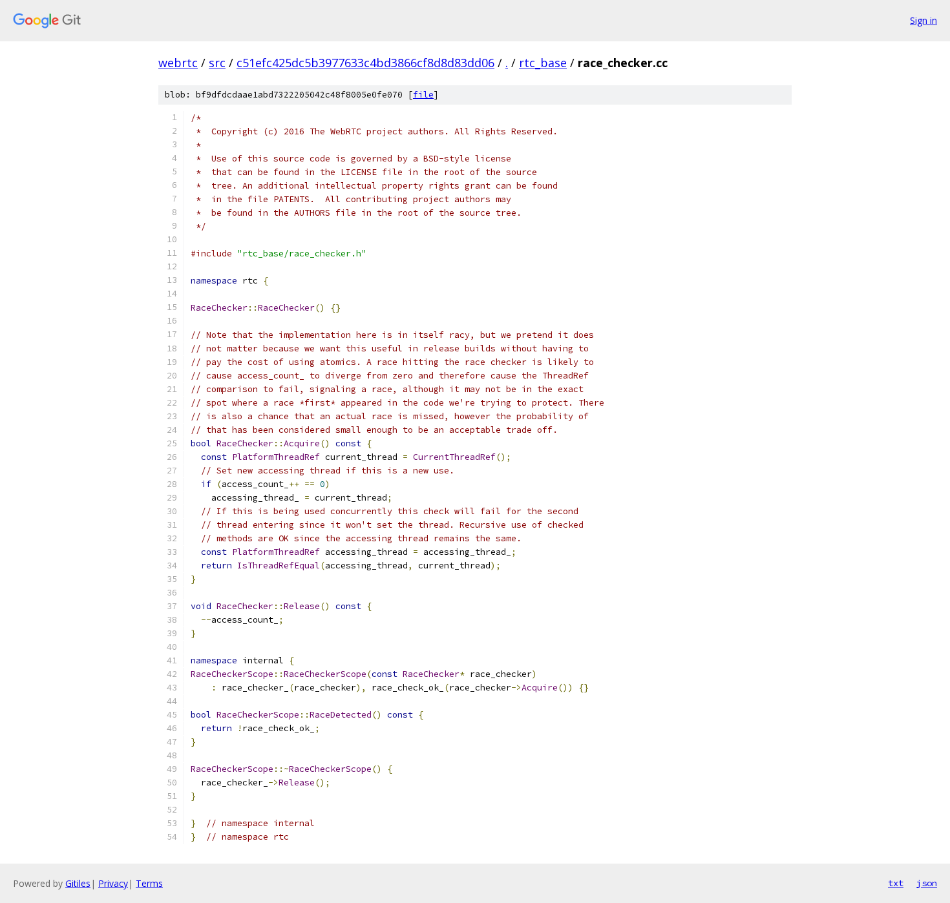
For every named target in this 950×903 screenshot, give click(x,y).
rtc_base (543, 62)
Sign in (923, 20)
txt (895, 883)
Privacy (113, 883)
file (423, 94)
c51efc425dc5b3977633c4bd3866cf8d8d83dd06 (365, 62)
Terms (149, 883)
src (217, 62)
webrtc (178, 62)
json (926, 883)
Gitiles (77, 883)
